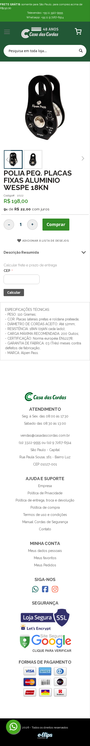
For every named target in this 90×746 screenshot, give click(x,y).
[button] (7, 159)
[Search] (80, 50)
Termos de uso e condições (45, 515)
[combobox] (45, 51)
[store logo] (40, 32)
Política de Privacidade (45, 493)
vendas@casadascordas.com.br (45, 435)
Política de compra (45, 507)
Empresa (45, 486)
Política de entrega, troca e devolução (45, 500)
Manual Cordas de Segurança (45, 522)
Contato (45, 529)
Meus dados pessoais (45, 551)
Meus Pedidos (45, 565)
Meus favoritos (45, 558)
